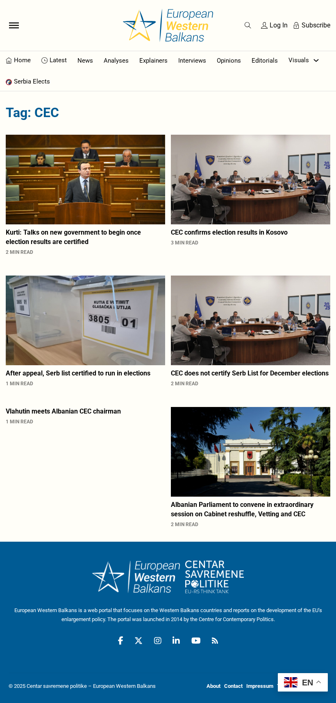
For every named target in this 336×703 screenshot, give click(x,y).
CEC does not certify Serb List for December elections (250, 373)
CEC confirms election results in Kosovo (229, 232)
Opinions (229, 60)
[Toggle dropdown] (316, 60)
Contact (233, 686)
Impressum (259, 686)
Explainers (153, 60)
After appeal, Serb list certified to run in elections (78, 373)
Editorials (265, 60)
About (213, 686)
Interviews (192, 60)
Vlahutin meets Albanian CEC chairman (63, 411)
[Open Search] (248, 25)
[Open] (14, 25)
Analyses (116, 60)
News (85, 60)
